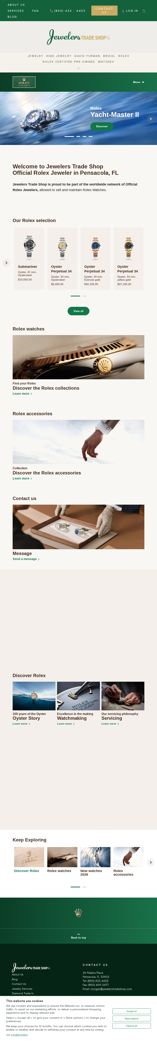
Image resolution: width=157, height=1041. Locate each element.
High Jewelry (59, 55)
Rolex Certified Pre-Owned (69, 61)
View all (78, 311)
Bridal (109, 55)
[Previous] (6, 119)
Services (16, 10)
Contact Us (104, 10)
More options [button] (131, 1018)
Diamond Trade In (23, 993)
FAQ (35, 10)
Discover (102, 126)
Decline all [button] (131, 1025)
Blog (12, 16)
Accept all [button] (132, 1011)
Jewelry (35, 55)
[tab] (69, 136)
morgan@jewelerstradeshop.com (111, 988)
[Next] (151, 119)
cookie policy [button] (19, 1034)
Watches (106, 61)
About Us (16, 4)
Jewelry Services (22, 988)
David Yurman (87, 55)
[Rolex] (24, 82)
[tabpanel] (78, 118)
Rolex (123, 55)
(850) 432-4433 (97, 980)
